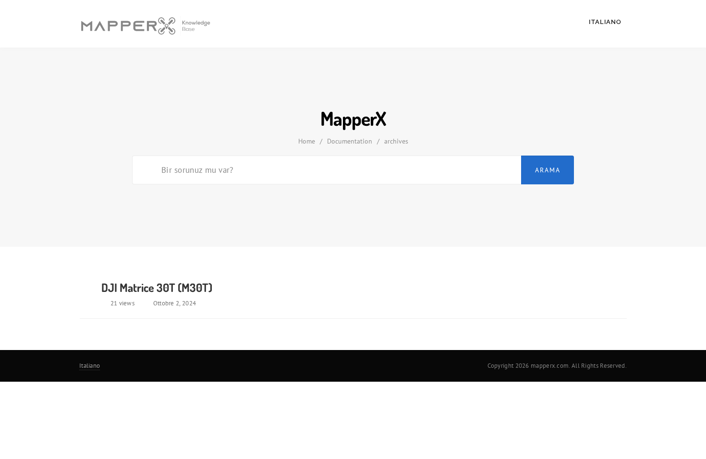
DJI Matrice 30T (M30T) (156, 287)
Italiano (606, 21)
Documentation (349, 141)
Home (306, 141)
